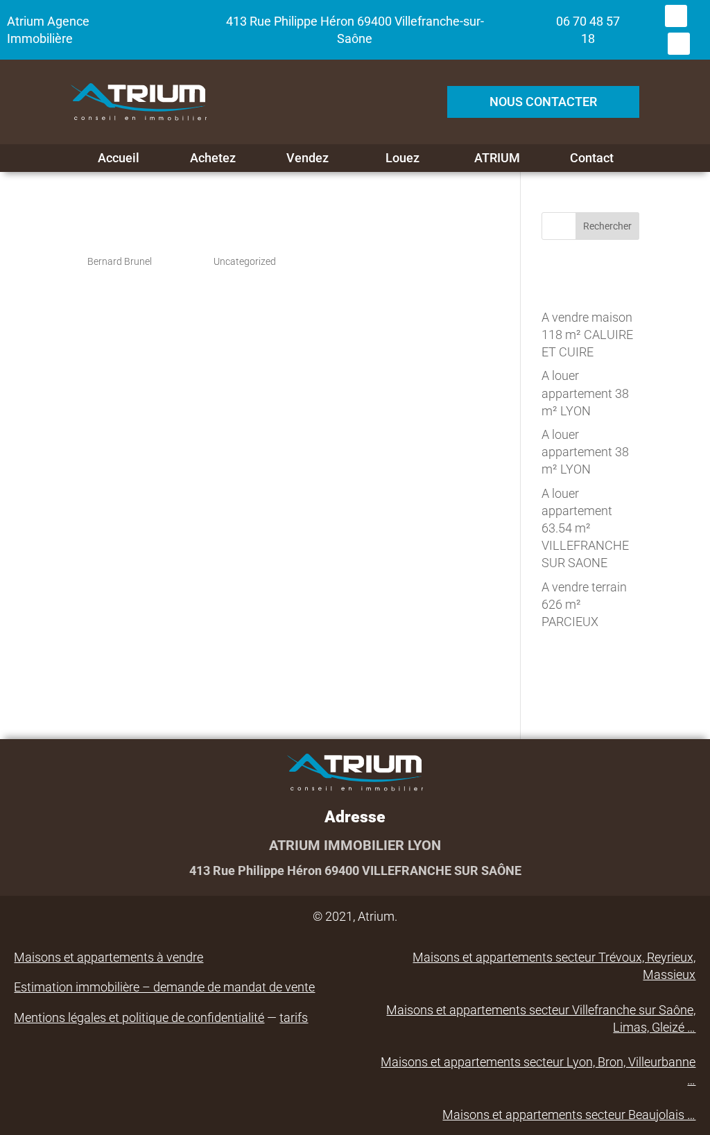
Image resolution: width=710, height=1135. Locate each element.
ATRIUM (497, 158)
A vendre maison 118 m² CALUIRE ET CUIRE (587, 334)
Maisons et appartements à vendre (108, 957)
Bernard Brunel (119, 261)
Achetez (213, 158)
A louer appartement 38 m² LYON (585, 392)
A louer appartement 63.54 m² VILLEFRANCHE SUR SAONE (585, 528)
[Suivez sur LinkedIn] (679, 44)
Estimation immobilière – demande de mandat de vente (164, 987)
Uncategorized (245, 261)
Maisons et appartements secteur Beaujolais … (568, 1114)
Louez (402, 158)
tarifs (293, 1017)
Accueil (118, 158)
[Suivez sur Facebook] (676, 16)
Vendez (307, 158)
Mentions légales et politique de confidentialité (139, 1017)
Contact (592, 158)
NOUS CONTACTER (543, 101)
